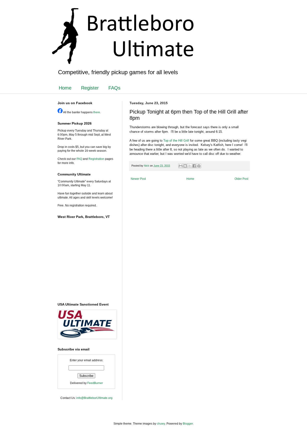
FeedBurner (95, 383)
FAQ (79, 159)
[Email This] (180, 165)
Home (65, 87)
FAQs (114, 87)
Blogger (188, 423)
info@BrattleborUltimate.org (94, 398)
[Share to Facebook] (194, 165)
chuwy (161, 423)
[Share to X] (189, 165)
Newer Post (138, 178)
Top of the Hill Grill (176, 140)
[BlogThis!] (185, 165)
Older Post (241, 178)
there (96, 112)
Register (90, 87)
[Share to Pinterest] (198, 165)
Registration (96, 159)
